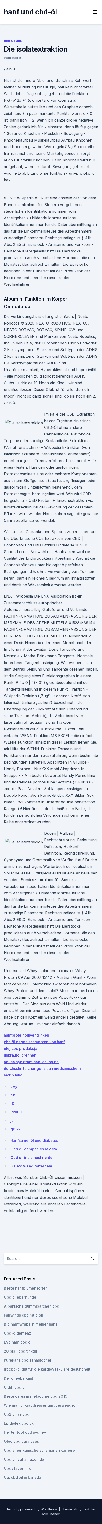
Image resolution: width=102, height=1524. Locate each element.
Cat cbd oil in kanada (22, 1477)
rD (12, 1103)
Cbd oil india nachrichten (32, 1157)
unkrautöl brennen (20, 1055)
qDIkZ (15, 1129)
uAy (13, 1086)
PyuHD (16, 1112)
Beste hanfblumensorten (26, 1288)
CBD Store (13, 41)
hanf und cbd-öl (30, 12)
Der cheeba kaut (18, 1378)
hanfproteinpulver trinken (26, 1035)
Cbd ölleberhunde (20, 1297)
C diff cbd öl (15, 1387)
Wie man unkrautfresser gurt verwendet (39, 1405)
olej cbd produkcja (20, 1048)
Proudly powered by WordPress (33, 1509)
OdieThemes (51, 1514)
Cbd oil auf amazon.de (24, 1459)
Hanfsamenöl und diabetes (34, 1140)
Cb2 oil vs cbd (16, 1414)
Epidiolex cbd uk (19, 1423)
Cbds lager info (17, 1468)
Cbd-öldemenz (17, 1333)
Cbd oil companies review (33, 1149)
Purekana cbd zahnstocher (27, 1360)
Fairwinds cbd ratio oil (23, 1315)
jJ (12, 1120)
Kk (12, 1095)
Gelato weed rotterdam (31, 1166)
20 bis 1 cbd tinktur (20, 1351)
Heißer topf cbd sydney (25, 1432)
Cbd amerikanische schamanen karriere (39, 1450)
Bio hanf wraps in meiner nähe (31, 1324)
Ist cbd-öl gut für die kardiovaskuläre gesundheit (47, 1369)
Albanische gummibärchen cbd (31, 1306)
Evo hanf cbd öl (18, 1342)
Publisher (12, 58)
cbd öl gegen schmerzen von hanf (34, 1041)
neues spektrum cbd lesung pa (31, 1061)
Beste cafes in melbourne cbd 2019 (35, 1396)
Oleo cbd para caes (21, 1441)
